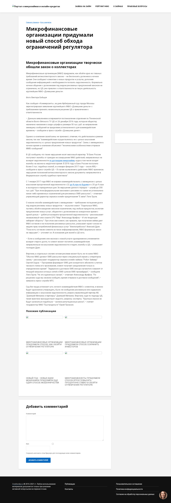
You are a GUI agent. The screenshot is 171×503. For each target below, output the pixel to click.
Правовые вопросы (137, 6)
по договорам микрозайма (62, 160)
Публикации (70, 484)
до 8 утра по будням (79, 184)
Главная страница (32, 22)
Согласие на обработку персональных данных (135, 494)
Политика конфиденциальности (129, 489)
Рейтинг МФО (102, 6)
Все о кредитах (45, 22)
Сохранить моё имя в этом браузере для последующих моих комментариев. (53, 453)
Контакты (69, 489)
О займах (118, 6)
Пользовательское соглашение (129, 484)
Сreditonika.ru (17, 484)
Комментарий (31, 413)
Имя (27, 444)
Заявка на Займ (83, 6)
